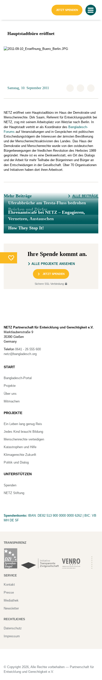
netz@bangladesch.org (20, 354)
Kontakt (9, 584)
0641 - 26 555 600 (28, 349)
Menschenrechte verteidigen (24, 439)
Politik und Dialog (16, 462)
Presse (9, 592)
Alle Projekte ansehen (53, 264)
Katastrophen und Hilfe (20, 447)
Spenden (10, 485)
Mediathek (11, 600)
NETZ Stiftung (14, 493)
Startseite (11, 6)
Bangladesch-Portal (18, 378)
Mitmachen (12, 401)
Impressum (12, 636)
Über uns (10, 393)
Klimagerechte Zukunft (20, 455)
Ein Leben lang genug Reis (23, 424)
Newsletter (11, 608)
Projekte (10, 386)
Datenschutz (13, 628)
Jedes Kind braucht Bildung (23, 431)
